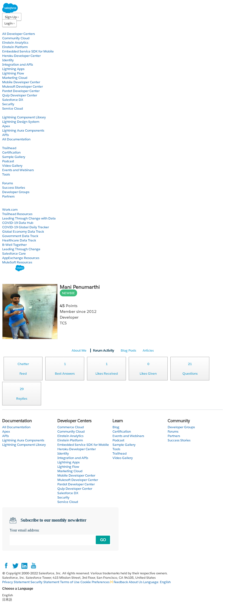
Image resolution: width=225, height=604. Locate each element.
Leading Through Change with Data (29, 218)
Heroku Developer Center (21, 55)
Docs (6, 112)
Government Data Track (20, 235)
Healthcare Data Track (19, 240)
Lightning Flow (13, 73)
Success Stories (13, 187)
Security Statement (45, 582)
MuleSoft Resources (17, 262)
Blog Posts (128, 350)
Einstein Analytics (15, 42)
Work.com (10, 209)
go (103, 539)
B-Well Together (14, 244)
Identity (8, 60)
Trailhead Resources (17, 213)
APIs (5, 134)
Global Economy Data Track (23, 231)
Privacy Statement (16, 582)
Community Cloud (15, 38)
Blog (5, 200)
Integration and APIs (17, 64)
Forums (7, 183)
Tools (6, 174)
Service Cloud (12, 108)
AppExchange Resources (20, 257)
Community (11, 178)
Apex (6, 126)
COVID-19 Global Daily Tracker (25, 227)
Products (9, 29)
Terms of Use (70, 582)
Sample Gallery (13, 156)
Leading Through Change (21, 249)
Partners (8, 196)
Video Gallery (12, 165)
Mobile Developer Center (21, 82)
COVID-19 (10, 205)
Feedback (121, 582)
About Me (79, 350)
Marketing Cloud (14, 77)
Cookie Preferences (95, 582)
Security (8, 104)
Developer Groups (15, 192)
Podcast (8, 161)
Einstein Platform (15, 46)
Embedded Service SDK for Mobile (28, 51)
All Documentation (16, 139)
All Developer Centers (18, 33)
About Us (135, 582)
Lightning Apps (13, 68)
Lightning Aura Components (23, 130)
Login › (9, 23)
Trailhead (9, 148)
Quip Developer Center (19, 95)
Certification (11, 152)
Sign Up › (12, 17)
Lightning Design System (20, 121)
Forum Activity (103, 350)
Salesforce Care (14, 253)
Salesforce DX (12, 99)
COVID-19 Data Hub (17, 222)
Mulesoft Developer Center (22, 86)
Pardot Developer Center (21, 90)
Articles (148, 350)
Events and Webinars (18, 170)
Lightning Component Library (24, 117)
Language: (157, 582)
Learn (6, 143)
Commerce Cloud (70, 427)
